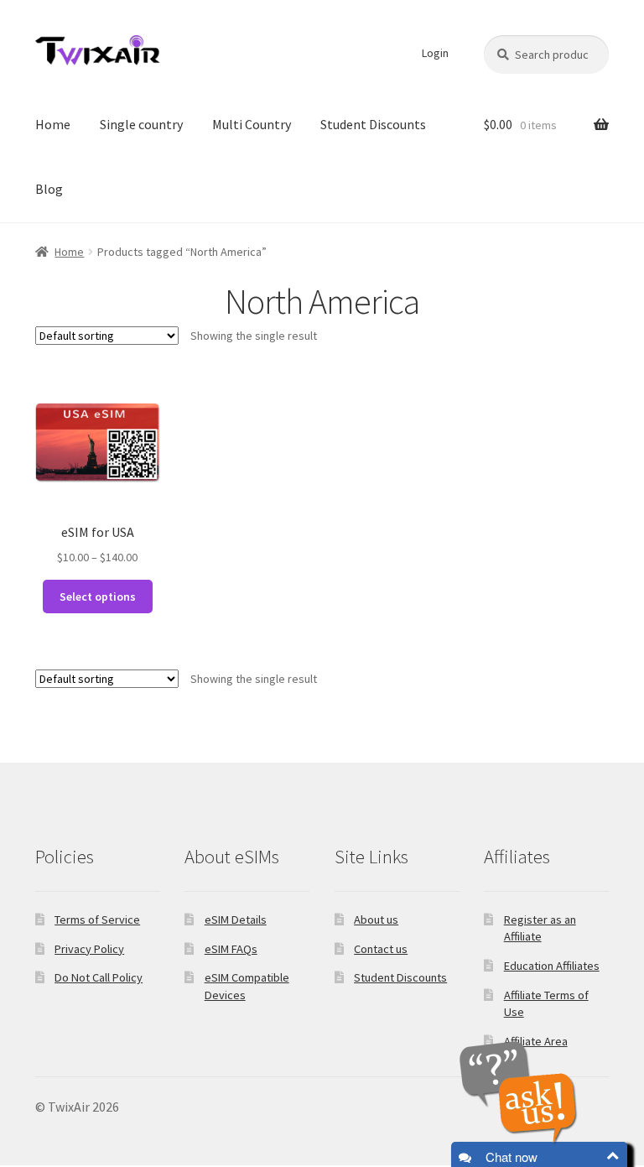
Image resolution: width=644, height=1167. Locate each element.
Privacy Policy (89, 948)
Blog (49, 188)
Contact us (381, 948)
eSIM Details (236, 919)
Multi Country (251, 124)
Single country (141, 124)
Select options (98, 596)
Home (52, 124)
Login (435, 52)
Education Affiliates (552, 965)
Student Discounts (373, 124)
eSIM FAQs (231, 948)
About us (376, 919)
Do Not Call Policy (99, 977)
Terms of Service (97, 919)
